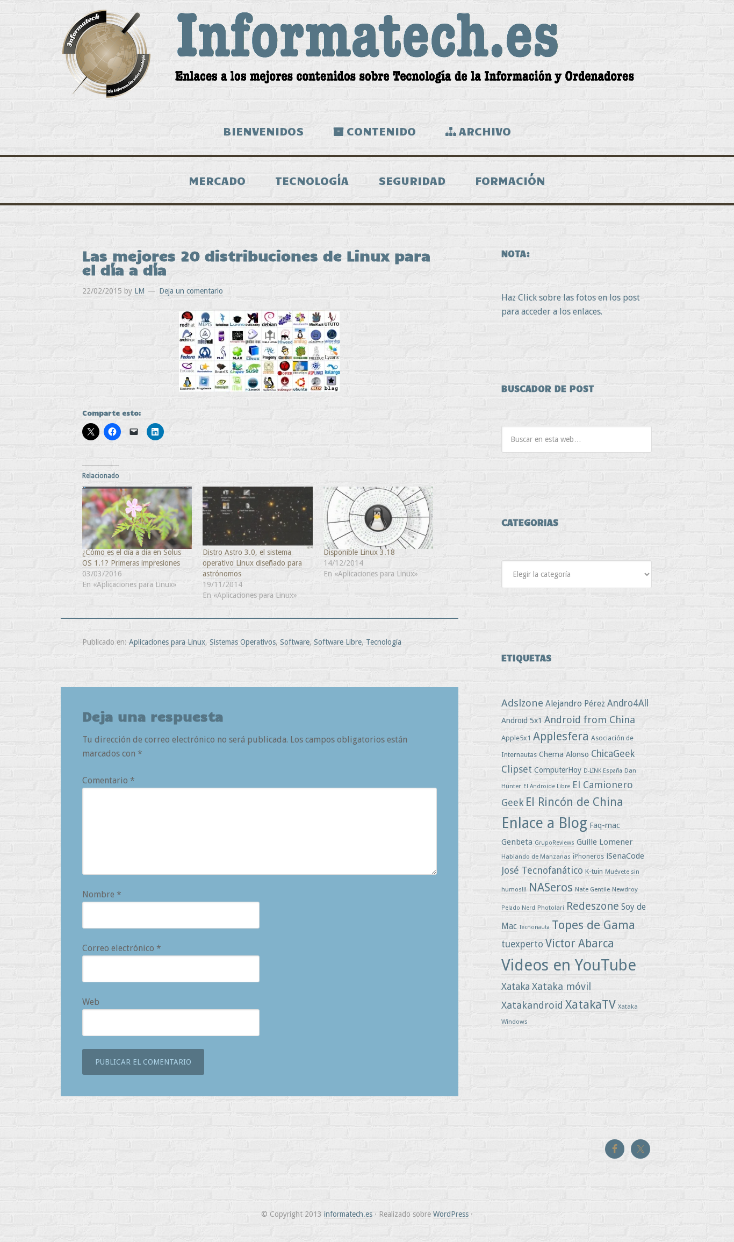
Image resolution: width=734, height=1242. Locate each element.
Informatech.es (367, 54)
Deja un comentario (191, 291)
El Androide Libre (546, 786)
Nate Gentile (592, 889)
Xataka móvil (561, 986)
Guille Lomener (604, 842)
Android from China (589, 719)
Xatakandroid (532, 1005)
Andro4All (628, 703)
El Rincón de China (574, 802)
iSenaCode (625, 856)
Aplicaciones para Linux (167, 642)
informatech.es (348, 1214)
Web (90, 1002)
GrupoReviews (554, 842)
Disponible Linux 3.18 (359, 552)
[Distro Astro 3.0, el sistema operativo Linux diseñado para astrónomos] (257, 518)
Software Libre (338, 642)
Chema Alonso (564, 754)
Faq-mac (604, 825)
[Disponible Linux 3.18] (378, 518)
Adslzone (522, 703)
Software (295, 642)
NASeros (551, 887)
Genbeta (516, 842)
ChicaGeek (613, 753)
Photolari (550, 907)
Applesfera (561, 736)
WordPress (451, 1214)
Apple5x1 (516, 738)
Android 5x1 (521, 720)
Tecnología (383, 642)
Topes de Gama (593, 925)
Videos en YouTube (568, 965)
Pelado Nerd (518, 907)
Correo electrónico (121, 948)
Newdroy (625, 889)
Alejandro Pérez (575, 703)
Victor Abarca (579, 943)
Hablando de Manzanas (536, 856)
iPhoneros (588, 856)
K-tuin (594, 871)
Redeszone (592, 906)
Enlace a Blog (544, 823)
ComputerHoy (557, 770)
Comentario (108, 780)
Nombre (101, 894)
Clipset (516, 769)
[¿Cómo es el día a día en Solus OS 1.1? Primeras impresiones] (137, 518)
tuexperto (522, 944)
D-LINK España (603, 770)
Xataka (515, 986)
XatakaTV (590, 1004)
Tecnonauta (534, 927)
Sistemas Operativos (243, 642)
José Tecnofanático (542, 870)
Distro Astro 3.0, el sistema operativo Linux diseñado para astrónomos (252, 563)
